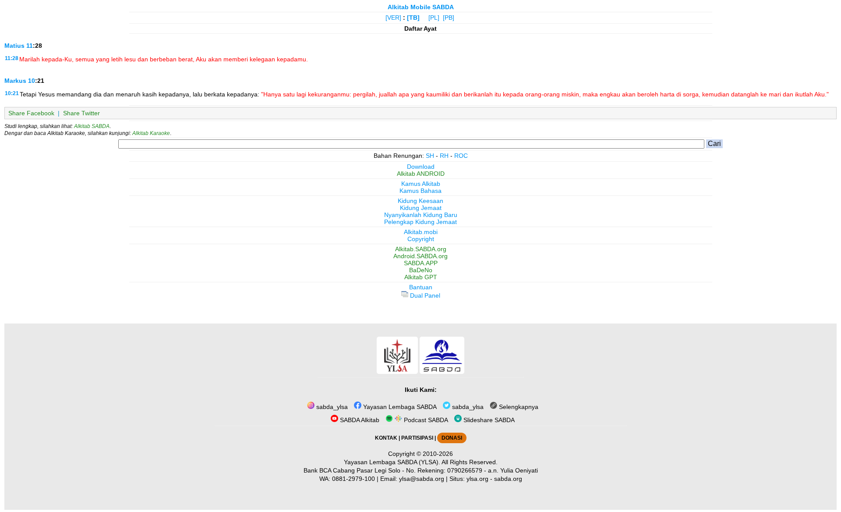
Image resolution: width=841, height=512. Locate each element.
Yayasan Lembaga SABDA (399, 406)
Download (421, 166)
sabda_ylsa (331, 406)
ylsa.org (477, 478)
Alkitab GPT (420, 277)
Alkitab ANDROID (421, 173)
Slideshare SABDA (488, 419)
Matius (14, 45)
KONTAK (386, 438)
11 (29, 45)
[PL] (433, 17)
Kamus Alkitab (420, 183)
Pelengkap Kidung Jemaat (420, 221)
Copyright (420, 238)
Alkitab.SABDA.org (420, 248)
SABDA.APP (421, 263)
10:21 (12, 93)
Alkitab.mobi (421, 231)
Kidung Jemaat (421, 207)
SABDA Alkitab (358, 419)
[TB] (413, 17)
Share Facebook (31, 113)
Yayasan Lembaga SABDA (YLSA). (392, 462)
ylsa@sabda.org (421, 478)
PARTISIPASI (417, 438)
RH (444, 155)
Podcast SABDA (425, 419)
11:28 (11, 58)
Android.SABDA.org (420, 256)
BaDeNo (420, 270)
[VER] (393, 17)
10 (31, 80)
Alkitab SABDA (92, 126)
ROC (461, 155)
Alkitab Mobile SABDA (421, 7)
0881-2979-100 (353, 478)
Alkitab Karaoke (151, 133)
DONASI (452, 438)
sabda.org (508, 478)
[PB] (448, 17)
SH (430, 155)
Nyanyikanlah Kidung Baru (420, 214)
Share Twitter (81, 113)
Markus (15, 80)
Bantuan (420, 287)
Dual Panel (424, 295)
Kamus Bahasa (420, 190)
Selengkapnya (517, 406)
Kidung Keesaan (420, 200)
